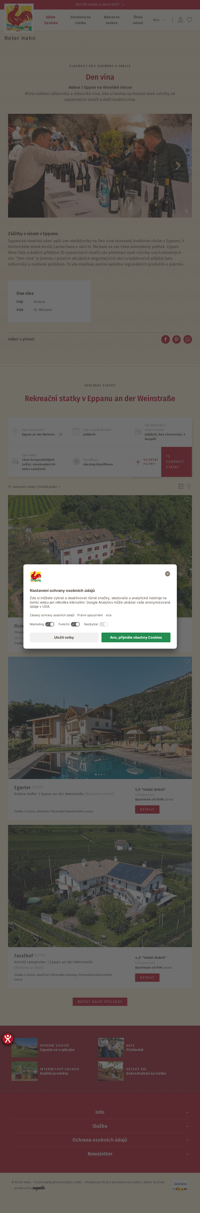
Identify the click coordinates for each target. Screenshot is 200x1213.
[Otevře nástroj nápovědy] (7, 1038)
